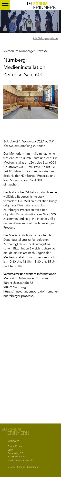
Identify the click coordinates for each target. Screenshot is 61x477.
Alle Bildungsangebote (45, 38)
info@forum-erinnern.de (20, 460)
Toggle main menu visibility (5, 5)
